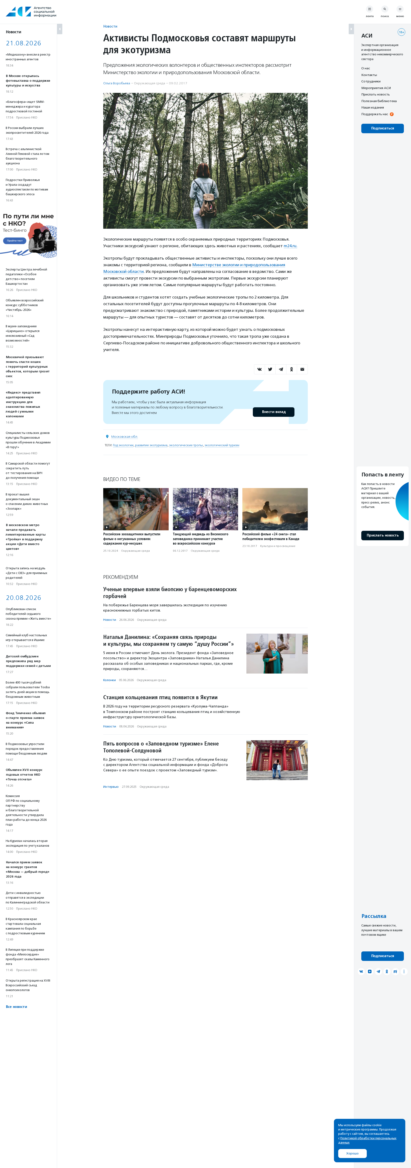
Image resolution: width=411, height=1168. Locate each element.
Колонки (109, 680)
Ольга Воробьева (116, 83)
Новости (110, 26)
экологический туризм (222, 445)
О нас (365, 68)
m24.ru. (290, 245)
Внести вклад (274, 412)
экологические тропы (186, 445)
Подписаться (382, 128)
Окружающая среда (149, 83)
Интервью (111, 786)
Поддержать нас (374, 114)
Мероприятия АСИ (376, 88)
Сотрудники (371, 81)
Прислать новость (375, 94)
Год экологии (123, 445)
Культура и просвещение (277, 546)
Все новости (16, 1007)
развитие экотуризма (151, 445)
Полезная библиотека (379, 101)
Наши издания (372, 107)
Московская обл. (124, 437)
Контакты (369, 75)
